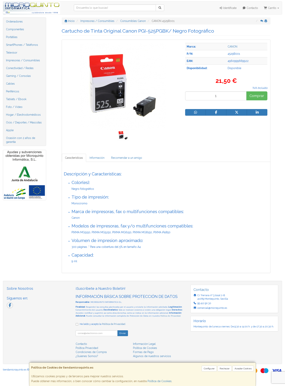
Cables (10, 83)
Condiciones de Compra (91, 352)
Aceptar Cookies (243, 368)
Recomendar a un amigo (126, 157)
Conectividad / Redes (20, 68)
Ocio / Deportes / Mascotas (24, 122)
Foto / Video (14, 106)
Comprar (257, 96)
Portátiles (11, 37)
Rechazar (225, 368)
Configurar (209, 368)
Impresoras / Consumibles (23, 60)
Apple (10, 130)
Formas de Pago (143, 352)
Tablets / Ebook (16, 99)
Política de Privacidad (170, 316)
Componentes (15, 29)
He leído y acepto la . (103, 324)
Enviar (122, 333)
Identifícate (229, 8)
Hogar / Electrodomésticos (23, 114)
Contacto (252, 8)
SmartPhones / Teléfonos (22, 44)
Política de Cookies (160, 381)
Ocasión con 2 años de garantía (20, 139)
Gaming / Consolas (18, 75)
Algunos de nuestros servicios (152, 356)
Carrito (272, 8)
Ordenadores (14, 21)
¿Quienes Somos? (87, 356)
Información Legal (144, 343)
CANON (232, 46)
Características (74, 157)
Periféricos (12, 91)
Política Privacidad (87, 348)
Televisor (11, 52)
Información (97, 157)
